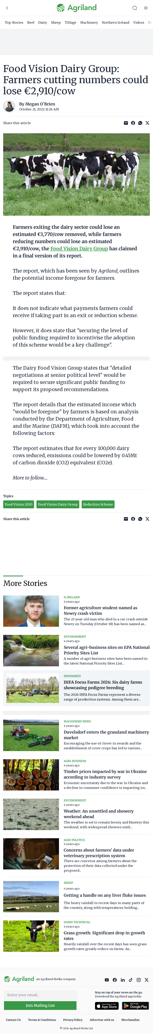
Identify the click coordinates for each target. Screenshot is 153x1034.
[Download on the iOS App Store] (107, 1006)
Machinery (89, 22)
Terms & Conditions (42, 1020)
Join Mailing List (40, 1005)
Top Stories (14, 22)
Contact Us (13, 1020)
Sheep (56, 22)
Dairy (42, 22)
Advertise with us (102, 1020)
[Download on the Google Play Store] (135, 1006)
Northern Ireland (115, 22)
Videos (138, 22)
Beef (30, 22)
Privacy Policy (72, 1020)
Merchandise (130, 1020)
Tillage (70, 22)
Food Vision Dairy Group (79, 249)
